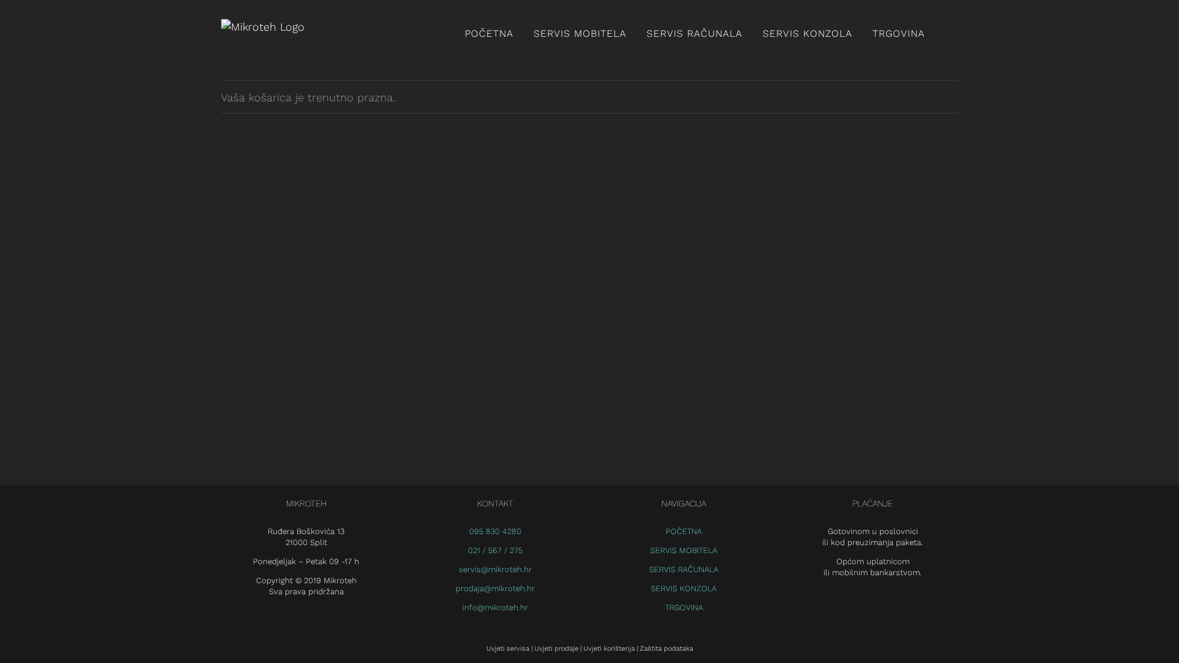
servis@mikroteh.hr (495, 569)
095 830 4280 (495, 531)
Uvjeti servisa (507, 649)
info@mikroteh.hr (495, 607)
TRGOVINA (684, 607)
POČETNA (684, 531)
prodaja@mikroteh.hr (495, 588)
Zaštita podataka (666, 649)
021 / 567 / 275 (495, 550)
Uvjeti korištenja (609, 649)
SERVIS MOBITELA (683, 550)
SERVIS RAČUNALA (683, 569)
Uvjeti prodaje (556, 649)
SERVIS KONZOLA (684, 588)
